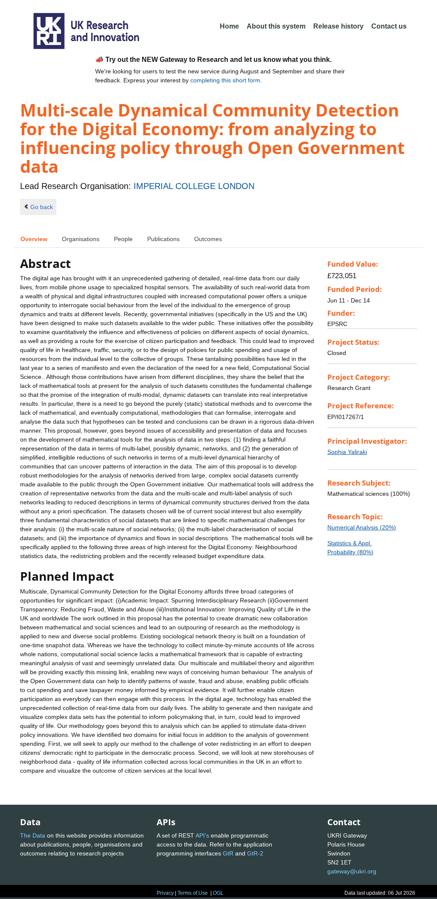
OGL (218, 893)
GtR (228, 853)
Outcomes (208, 239)
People (123, 239)
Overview (33, 239)
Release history (338, 26)
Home (229, 26)
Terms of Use (193, 893)
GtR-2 (255, 853)
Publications (163, 239)
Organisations (80, 239)
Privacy (165, 893)
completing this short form (225, 80)
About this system (276, 26)
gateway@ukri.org (351, 871)
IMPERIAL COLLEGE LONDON (194, 186)
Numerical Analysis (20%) (361, 527)
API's (202, 835)
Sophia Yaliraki (347, 451)
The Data (32, 835)
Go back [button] (41, 207)
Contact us (389, 26)
